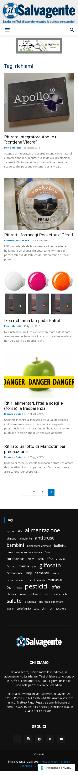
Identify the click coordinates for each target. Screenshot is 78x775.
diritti (40, 559)
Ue (51, 608)
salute (14, 601)
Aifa (19, 531)
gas (34, 566)
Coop (48, 552)
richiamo (35, 594)
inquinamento (37, 573)
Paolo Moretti (12, 147)
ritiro (48, 594)
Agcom (11, 531)
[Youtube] (61, 739)
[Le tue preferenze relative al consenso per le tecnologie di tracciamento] (56, 768)
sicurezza (30, 602)
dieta (31, 559)
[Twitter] (50, 739)
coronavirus (16, 559)
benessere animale (39, 546)
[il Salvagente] (39, 12)
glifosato (50, 565)
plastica (11, 594)
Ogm (10, 587)
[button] (7, 30)
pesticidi (37, 586)
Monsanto (55, 580)
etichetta (61, 559)
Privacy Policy (49, 761)
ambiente (25, 538)
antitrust (44, 538)
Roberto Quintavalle (16, 240)
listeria (55, 573)
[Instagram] (28, 739)
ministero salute (16, 579)
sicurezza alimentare (51, 601)
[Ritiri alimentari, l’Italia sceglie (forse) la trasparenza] (39, 375)
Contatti (39, 754)
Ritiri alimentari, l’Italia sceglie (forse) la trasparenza (33, 406)
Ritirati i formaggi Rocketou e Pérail (38, 234)
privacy (22, 594)
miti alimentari (36, 579)
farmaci (11, 566)
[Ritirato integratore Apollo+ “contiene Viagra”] (39, 102)
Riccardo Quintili (14, 413)
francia (24, 566)
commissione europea (29, 552)
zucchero (61, 608)
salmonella (60, 594)
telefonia (24, 608)
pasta (19, 587)
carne (10, 552)
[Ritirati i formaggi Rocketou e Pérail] (39, 203)
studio (10, 608)
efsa (50, 559)
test (36, 608)
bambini (15, 545)
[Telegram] (39, 739)
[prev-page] (25, 492)
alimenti (11, 538)
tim (44, 608)
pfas (56, 587)
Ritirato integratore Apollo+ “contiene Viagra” (30, 139)
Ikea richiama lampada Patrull (33, 320)
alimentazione (42, 530)
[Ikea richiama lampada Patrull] (39, 293)
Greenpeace (15, 573)
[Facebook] (17, 739)
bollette (60, 545)
